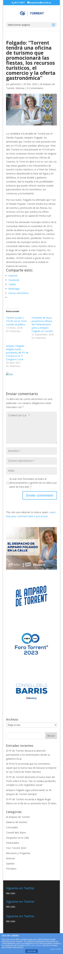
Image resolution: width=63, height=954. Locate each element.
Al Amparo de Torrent (18, 817)
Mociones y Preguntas (18, 853)
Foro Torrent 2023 (16, 848)
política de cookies (33, 945)
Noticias (20, 88)
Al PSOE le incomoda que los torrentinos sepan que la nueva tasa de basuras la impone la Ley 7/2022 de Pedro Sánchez (31, 767)
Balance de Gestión (16, 822)
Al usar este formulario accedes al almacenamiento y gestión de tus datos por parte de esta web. (33, 482)
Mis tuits (10, 893)
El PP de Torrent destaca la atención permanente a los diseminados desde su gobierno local (28, 754)
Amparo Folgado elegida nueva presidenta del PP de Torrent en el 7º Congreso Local (17, 352)
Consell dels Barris (16, 832)
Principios (11, 868)
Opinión (10, 863)
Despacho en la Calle (17, 837)
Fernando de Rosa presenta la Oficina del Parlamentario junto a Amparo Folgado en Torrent (42, 324)
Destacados (12, 842)
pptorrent (15, 84)
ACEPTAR (31, 951)
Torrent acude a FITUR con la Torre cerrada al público (16, 321)
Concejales (12, 827)
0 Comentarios (35, 88)
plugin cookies (55, 949)
